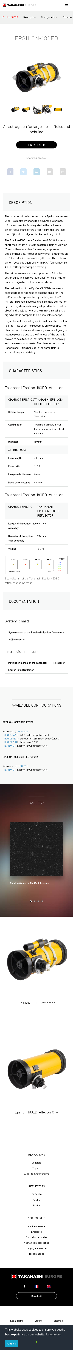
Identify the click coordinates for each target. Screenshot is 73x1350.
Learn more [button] (53, 1334)
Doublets (36, 1162)
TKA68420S (10, 742)
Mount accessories (37, 1226)
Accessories (36, 1218)
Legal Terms (16, 1320)
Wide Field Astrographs (36, 1173)
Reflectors (36, 1186)
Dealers (36, 1295)
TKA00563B (10, 738)
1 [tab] (31, 901)
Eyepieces (36, 1231)
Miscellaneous (36, 1253)
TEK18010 (9, 745)
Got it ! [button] (11, 1343)
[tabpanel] (36, 854)
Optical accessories (36, 1237)
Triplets (36, 1168)
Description (29, 17)
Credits (39, 1320)
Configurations (49, 17)
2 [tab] (34, 901)
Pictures (67, 17)
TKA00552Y (10, 734)
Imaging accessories (36, 1248)
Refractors (36, 1154)
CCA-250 (37, 1194)
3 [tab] (38, 901)
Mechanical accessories (36, 1242)
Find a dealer (36, 144)
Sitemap (58, 1320)
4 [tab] (42, 901)
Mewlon (36, 1200)
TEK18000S (22, 731)
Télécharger (58, 632)
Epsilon (36, 1205)
